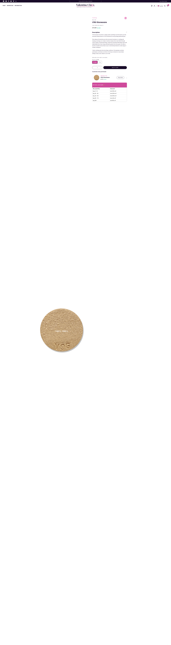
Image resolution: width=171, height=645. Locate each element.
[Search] (164, 6)
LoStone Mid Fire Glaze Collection (85, 1)
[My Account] (154, 6)
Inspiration (10, 5)
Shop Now (120, 77)
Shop (4, 5)
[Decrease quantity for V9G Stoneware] (94, 67)
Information (18, 5)
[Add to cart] (115, 67)
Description (96, 32)
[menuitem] (4, 5)
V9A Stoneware (105, 77)
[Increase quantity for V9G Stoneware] (101, 67)
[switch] (159, 6)
